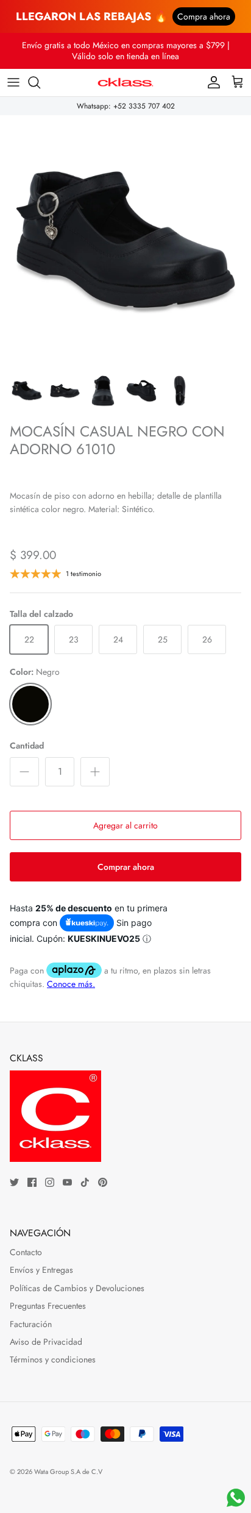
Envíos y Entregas (41, 1270)
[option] (125, 240)
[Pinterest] (102, 1182)
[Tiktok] (85, 1182)
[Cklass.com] (125, 82)
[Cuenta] (210, 82)
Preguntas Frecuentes (48, 1306)
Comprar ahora (125, 867)
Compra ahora (203, 16)
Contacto (26, 1252)
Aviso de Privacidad (46, 1342)
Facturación (31, 1324)
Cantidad (27, 746)
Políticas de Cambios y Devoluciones (77, 1288)
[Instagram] (49, 1182)
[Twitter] (14, 1182)
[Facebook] (32, 1182)
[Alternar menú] (13, 82)
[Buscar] (40, 82)
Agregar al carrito (125, 825)
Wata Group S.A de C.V (68, 1471)
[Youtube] (67, 1182)
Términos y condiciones (53, 1359)
